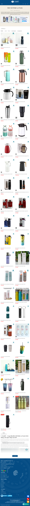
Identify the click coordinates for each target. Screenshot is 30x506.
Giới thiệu (2, 490)
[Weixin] (5, 470)
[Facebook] (1, 470)
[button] (2, 3)
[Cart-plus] (28, 501)
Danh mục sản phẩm (3, 493)
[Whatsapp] (2, 470)
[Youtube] (3, 470)
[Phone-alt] (28, 499)
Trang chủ (11, 10)
